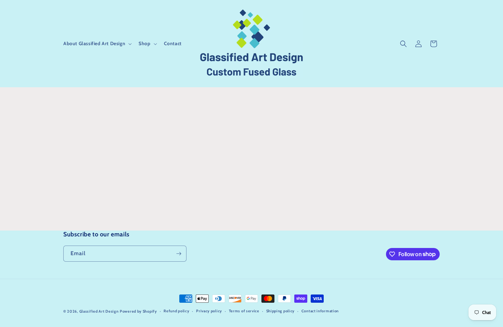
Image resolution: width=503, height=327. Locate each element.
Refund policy (176, 311)
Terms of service (244, 311)
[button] (96, 43)
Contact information (320, 311)
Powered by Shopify (138, 311)
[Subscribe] (178, 254)
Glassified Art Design (99, 311)
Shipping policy (280, 311)
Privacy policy (209, 311)
